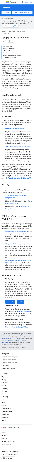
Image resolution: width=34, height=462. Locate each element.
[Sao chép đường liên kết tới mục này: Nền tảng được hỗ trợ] (25, 95)
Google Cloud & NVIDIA (8, 368)
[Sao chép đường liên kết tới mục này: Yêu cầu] (11, 185)
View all (4, 420)
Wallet (18, 2)
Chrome (4, 403)
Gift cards (6, 8)
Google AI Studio (6, 408)
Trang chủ (4, 31)
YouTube (4, 391)
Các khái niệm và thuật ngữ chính (16, 232)
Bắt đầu (6, 12)
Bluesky (4, 380)
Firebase (4, 406)
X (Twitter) (5, 388)
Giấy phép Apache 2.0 (7, 338)
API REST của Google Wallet (14, 128)
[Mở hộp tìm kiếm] (22, 2)
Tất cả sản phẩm (7, 444)
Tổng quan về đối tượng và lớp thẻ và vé (18, 244)
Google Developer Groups (9, 360)
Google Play (5, 417)
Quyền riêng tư (14, 451)
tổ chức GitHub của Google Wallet (16, 327)
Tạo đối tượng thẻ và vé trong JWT (19, 178)
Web (20, 302)
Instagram (5, 383)
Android (10, 302)
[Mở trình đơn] (3, 2)
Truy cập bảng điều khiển (22, 12)
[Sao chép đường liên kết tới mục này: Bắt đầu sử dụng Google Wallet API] (14, 219)
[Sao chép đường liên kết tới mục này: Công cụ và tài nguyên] (22, 275)
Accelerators (5, 365)
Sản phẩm (12, 31)
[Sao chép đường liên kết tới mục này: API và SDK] (13, 116)
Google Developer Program (10, 357)
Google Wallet (21, 31)
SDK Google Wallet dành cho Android (17, 146)
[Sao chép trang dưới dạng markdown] (9, 40)
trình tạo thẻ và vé (24, 311)
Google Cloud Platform (8, 441)
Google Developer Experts (9, 363)
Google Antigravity (7, 411)
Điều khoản (5, 451)
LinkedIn (4, 386)
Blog (3, 377)
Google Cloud (5, 414)
